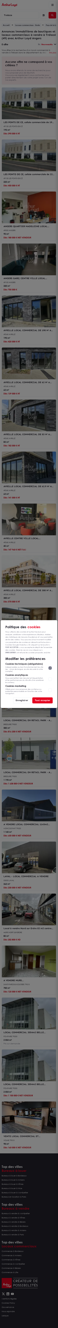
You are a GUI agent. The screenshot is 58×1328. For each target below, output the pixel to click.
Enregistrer (22, 700)
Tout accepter (42, 700)
